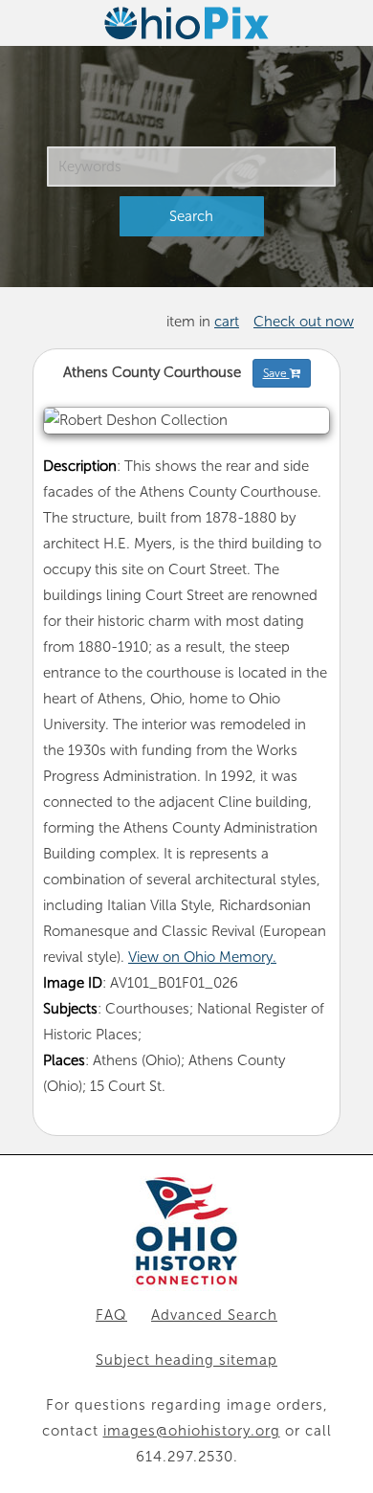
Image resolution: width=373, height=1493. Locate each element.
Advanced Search (214, 1315)
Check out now (303, 321)
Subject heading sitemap (186, 1360)
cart (226, 321)
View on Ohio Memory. (202, 957)
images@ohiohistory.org (191, 1430)
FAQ (111, 1315)
